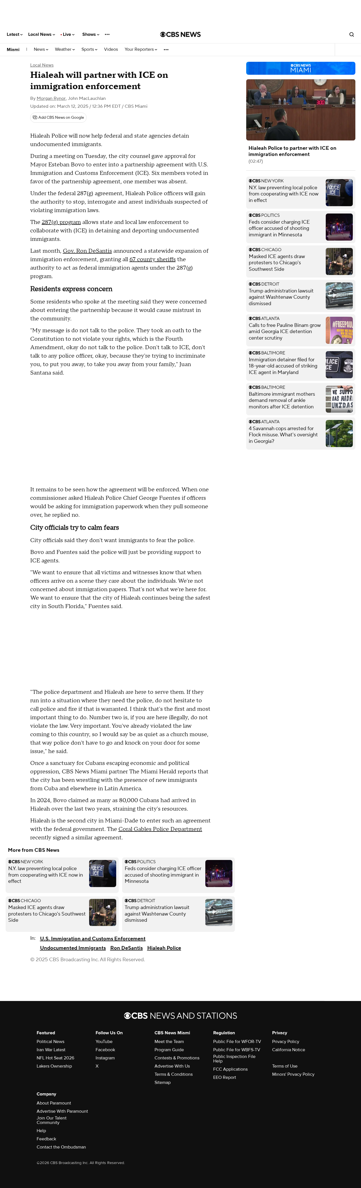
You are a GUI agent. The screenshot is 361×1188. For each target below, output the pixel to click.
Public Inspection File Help (234, 1058)
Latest (13, 34)
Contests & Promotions (177, 1058)
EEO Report (224, 1077)
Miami (13, 49)
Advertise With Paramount (62, 1111)
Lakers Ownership (54, 1066)
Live (67, 34)
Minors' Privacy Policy (293, 1074)
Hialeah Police (164, 948)
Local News (40, 34)
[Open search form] (351, 34)
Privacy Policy (285, 1041)
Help (41, 1130)
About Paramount (54, 1103)
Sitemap (163, 1082)
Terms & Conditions (174, 1074)
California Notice (288, 1050)
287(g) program (61, 222)
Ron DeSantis (126, 948)
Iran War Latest (51, 1050)
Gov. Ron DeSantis (87, 251)
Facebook (105, 1050)
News (40, 49)
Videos (111, 49)
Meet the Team (169, 1041)
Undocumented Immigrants (73, 948)
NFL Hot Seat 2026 (55, 1058)
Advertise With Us (172, 1066)
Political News (50, 1041)
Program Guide (169, 1050)
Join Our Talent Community (52, 1120)
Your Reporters (140, 49)
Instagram (105, 1058)
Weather (63, 49)
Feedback (46, 1139)
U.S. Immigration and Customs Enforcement (93, 939)
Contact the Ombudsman (61, 1147)
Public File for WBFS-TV (236, 1050)
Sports (88, 49)
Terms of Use (285, 1066)
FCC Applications (230, 1069)
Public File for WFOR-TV (237, 1041)
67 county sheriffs (152, 259)
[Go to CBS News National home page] (180, 34)
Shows (89, 34)
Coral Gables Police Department (160, 829)
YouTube (104, 1041)
